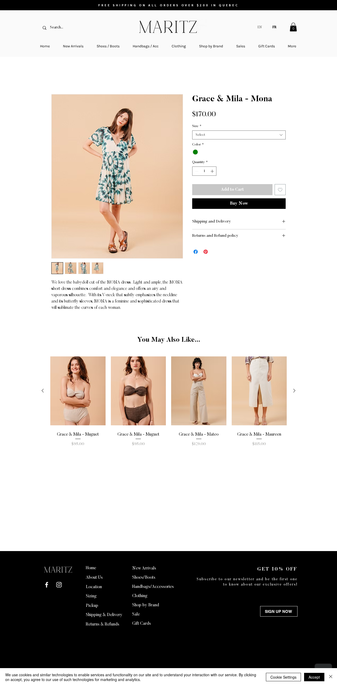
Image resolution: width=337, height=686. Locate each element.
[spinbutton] (204, 171)
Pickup (92, 606)
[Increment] (213, 171)
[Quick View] (78, 391)
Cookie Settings (283, 677)
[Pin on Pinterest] (205, 252)
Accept (314, 677)
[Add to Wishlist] (280, 190)
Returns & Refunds (102, 624)
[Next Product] (294, 391)
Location (94, 587)
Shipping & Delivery (104, 615)
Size (196, 126)
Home (57, 75)
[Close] (331, 677)
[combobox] (239, 135)
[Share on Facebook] (195, 252)
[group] (168, 401)
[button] (293, 27)
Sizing (91, 596)
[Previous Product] (42, 391)
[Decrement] (196, 171)
